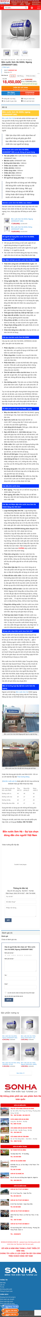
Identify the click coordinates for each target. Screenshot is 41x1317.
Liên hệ (2, 1285)
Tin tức (2, 1287)
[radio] (12, 76)
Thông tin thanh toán (29, 99)
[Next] (36, 29)
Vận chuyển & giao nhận (10, 101)
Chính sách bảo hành (28, 101)
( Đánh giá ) (5, 67)
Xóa (38, 73)
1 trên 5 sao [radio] (5, 955)
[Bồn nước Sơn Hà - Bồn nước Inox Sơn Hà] (2, 7)
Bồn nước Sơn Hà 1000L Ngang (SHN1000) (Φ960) (29, 1063)
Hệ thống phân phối (6, 1289)
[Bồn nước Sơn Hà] (20, 2)
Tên (6, 975)
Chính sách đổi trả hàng (7, 1303)
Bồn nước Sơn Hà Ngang (24, 60)
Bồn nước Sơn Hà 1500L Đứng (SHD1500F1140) (28, 1036)
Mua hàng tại (4, 75)
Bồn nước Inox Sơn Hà (8, 60)
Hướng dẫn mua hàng (9, 99)
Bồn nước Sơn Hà (8, 118)
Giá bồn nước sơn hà (10, 781)
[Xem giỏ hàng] (32, 7)
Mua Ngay (11, 93)
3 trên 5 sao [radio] (13, 955)
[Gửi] (26, 7)
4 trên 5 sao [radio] (19, 955)
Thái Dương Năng (23, 777)
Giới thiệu (3, 1283)
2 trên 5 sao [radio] (8, 955)
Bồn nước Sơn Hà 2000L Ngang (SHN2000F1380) (9, 1036)
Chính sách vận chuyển (7, 1299)
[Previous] (4, 29)
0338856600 (29, 93)
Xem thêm (20, 1073)
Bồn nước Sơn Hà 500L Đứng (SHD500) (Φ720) (11, 1063)
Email (6, 984)
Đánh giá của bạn (9, 953)
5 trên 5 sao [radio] (27, 955)
